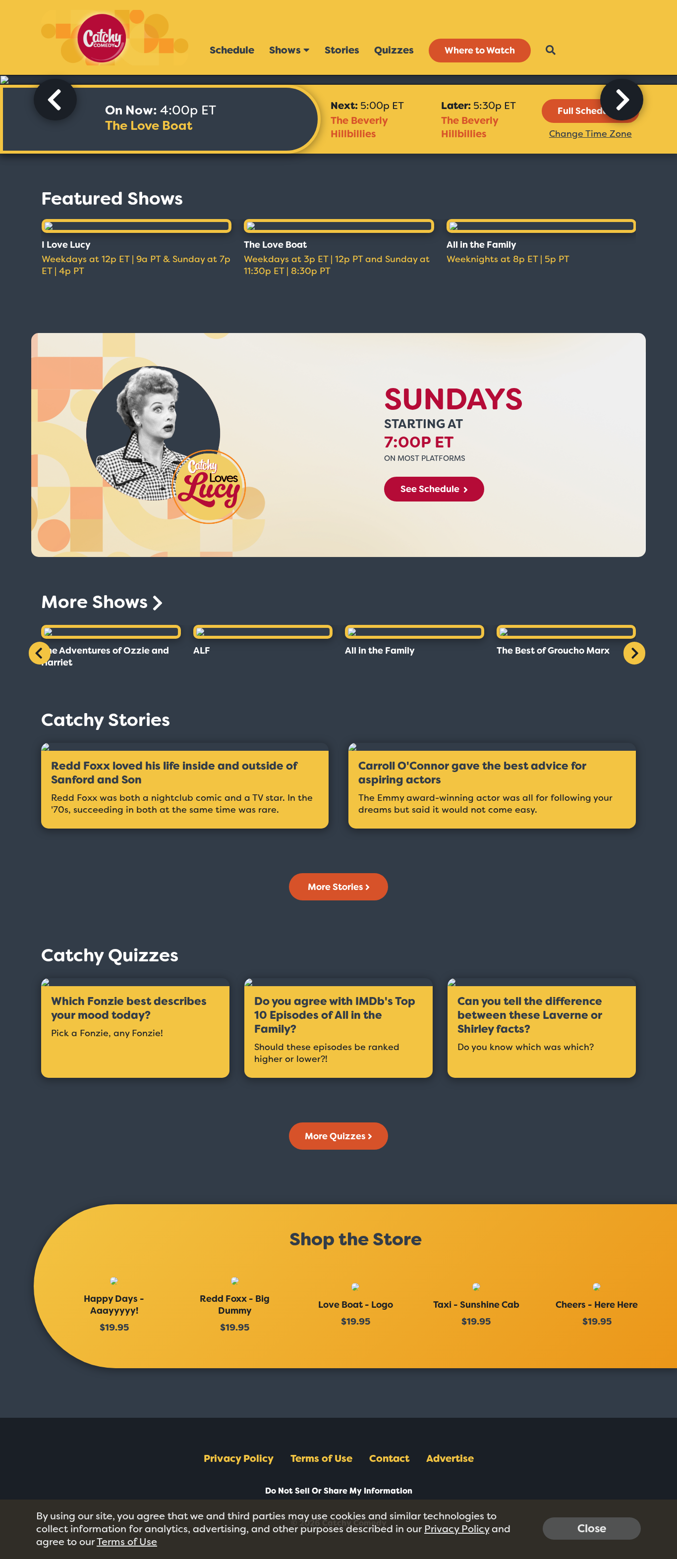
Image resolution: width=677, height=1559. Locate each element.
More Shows (96, 601)
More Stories (335, 887)
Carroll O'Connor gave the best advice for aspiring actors (472, 773)
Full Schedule (587, 111)
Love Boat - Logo (355, 1305)
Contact (389, 1458)
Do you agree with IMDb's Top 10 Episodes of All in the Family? (334, 1015)
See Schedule (430, 489)
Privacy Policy (239, 1458)
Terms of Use (321, 1458)
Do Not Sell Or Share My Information (338, 1491)
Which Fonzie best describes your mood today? (129, 1008)
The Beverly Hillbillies (359, 127)
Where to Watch (480, 50)
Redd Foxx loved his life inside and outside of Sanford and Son (174, 773)
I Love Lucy (66, 245)
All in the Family (481, 245)
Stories (342, 50)
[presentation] (55, 99)
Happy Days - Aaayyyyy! (114, 1305)
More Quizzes (335, 1136)
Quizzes (394, 50)
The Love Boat (148, 125)
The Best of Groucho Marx (553, 651)
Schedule (232, 50)
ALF (201, 651)
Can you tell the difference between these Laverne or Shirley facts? (529, 1015)
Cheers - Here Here (597, 1305)
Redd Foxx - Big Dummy (235, 1305)
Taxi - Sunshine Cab (476, 1305)
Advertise (450, 1458)
